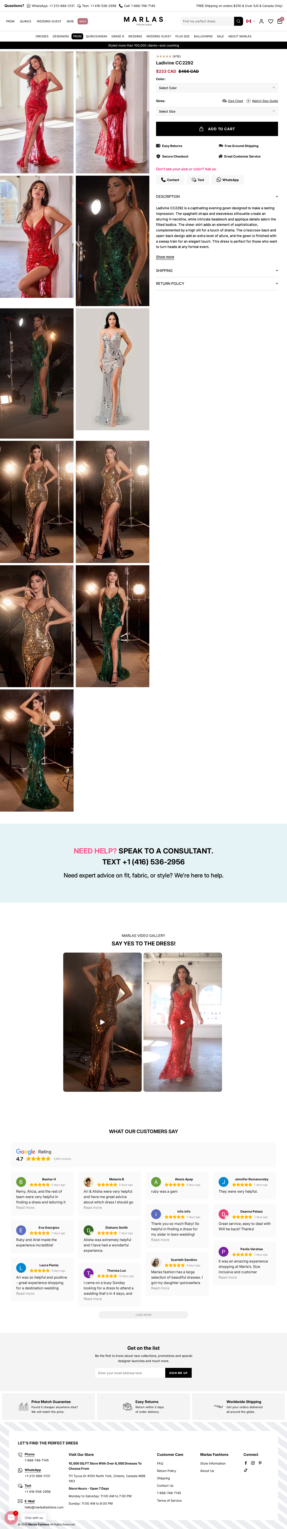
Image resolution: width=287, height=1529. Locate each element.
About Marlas (239, 36)
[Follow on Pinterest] (260, 1463)
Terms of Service (169, 1500)
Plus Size (182, 36)
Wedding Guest (49, 21)
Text (28, 1485)
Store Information (213, 1463)
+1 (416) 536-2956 (153, 861)
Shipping (163, 1478)
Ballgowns (203, 36)
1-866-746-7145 (169, 1493)
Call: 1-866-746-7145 (139, 6)
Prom (10, 21)
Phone (30, 1454)
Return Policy (166, 1471)
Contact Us (165, 1485)
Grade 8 (117, 36)
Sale (82, 21)
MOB (70, 21)
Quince (25, 21)
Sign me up (178, 1373)
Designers (61, 36)
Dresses (42, 36)
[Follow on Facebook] (246, 1463)
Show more (165, 257)
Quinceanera (96, 36)
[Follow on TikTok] (246, 1470)
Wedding (135, 36)
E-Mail (30, 1501)
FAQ (160, 1463)
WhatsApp (33, 1470)
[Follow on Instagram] (253, 1463)
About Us (207, 1471)
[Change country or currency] (250, 21)
